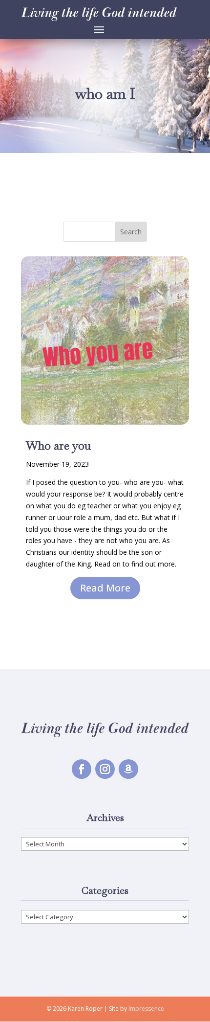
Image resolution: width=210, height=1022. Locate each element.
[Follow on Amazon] (128, 769)
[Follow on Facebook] (81, 769)
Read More (105, 587)
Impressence (146, 1008)
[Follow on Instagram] (105, 769)
